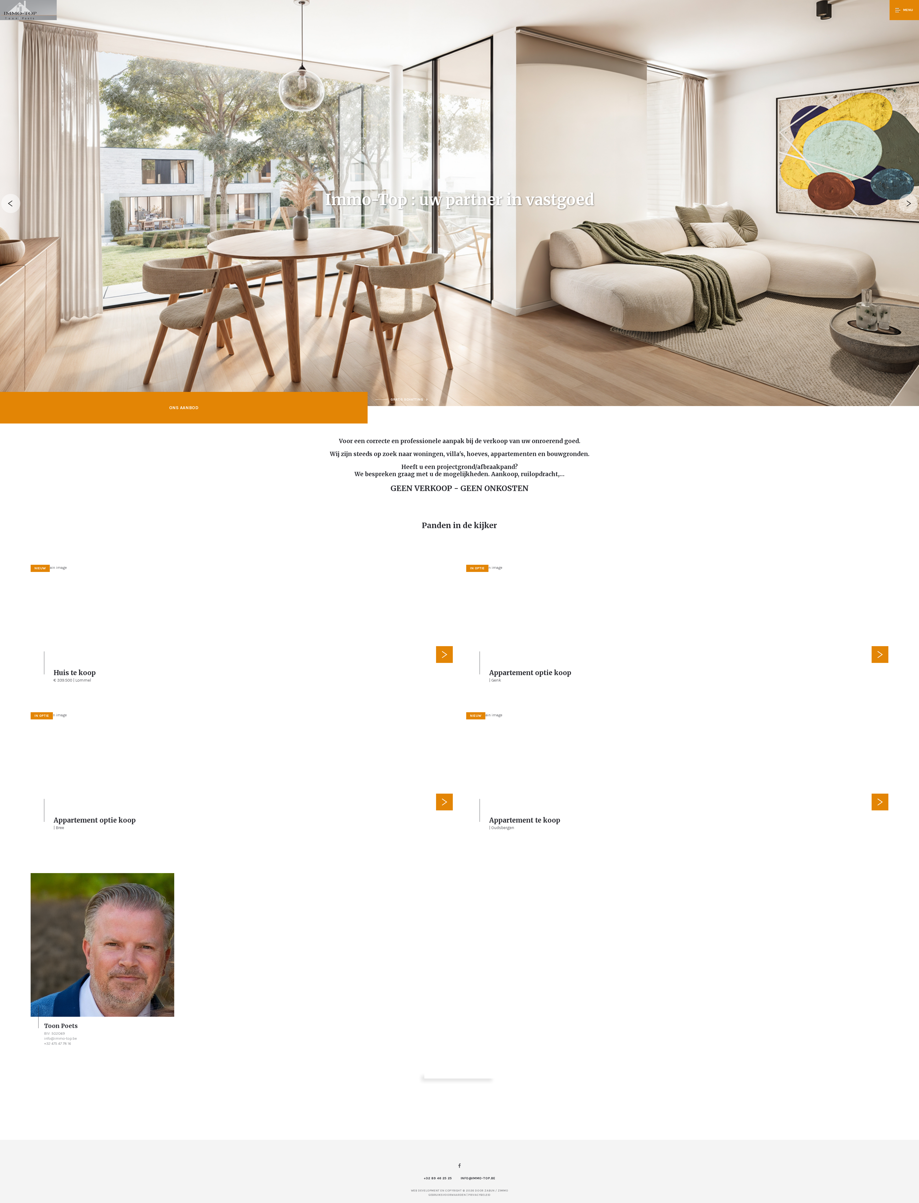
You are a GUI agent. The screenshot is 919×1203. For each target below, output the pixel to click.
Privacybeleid (479, 1195)
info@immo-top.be (60, 1038)
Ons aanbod (184, 407)
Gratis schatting (407, 399)
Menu (908, 10)
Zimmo (503, 1190)
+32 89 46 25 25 (438, 1178)
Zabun (489, 1190)
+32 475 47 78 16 (57, 1043)
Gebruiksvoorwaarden (447, 1195)
